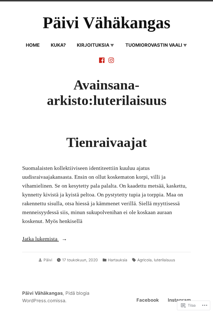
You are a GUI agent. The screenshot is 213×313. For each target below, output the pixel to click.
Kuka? (58, 45)
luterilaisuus (164, 260)
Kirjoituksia (93, 45)
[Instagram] (110, 59)
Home (33, 45)
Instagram (179, 300)
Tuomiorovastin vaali (153, 45)
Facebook (147, 300)
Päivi (48, 260)
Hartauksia (117, 260)
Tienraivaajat (106, 142)
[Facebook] (102, 59)
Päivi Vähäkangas (106, 23)
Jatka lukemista (40, 238)
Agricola (144, 260)
